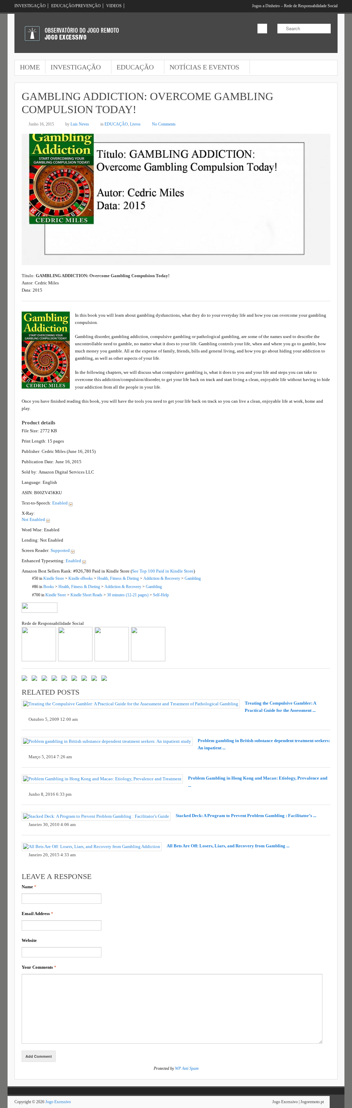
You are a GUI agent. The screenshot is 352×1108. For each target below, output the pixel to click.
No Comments (164, 124)
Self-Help (161, 595)
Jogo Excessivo (58, 1101)
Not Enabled (34, 519)
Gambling (193, 578)
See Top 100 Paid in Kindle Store (163, 571)
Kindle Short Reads (86, 595)
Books (48, 587)
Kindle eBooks (80, 578)
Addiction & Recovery (161, 578)
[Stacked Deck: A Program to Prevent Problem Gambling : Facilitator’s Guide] (96, 816)
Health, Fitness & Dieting (118, 578)
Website (29, 940)
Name (29, 886)
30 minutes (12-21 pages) (127, 595)
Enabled (60, 503)
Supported (61, 550)
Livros (135, 124)
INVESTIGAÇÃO (30, 5)
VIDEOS (114, 5)
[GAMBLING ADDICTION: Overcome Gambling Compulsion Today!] (176, 261)
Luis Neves (79, 124)
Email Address (37, 913)
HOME (30, 67)
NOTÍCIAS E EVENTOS (201, 67)
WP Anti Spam (187, 1068)
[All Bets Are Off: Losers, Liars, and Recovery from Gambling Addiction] (92, 846)
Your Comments (39, 967)
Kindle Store (53, 578)
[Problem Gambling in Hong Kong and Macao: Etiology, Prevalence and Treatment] (102, 778)
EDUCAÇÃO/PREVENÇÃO (76, 5)
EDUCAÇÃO (132, 67)
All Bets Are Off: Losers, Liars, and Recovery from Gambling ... (228, 845)
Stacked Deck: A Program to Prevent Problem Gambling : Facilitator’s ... (246, 815)
